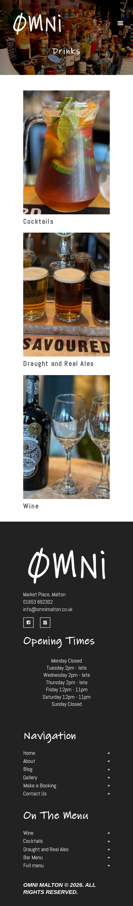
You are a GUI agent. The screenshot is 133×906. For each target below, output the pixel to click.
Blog (27, 769)
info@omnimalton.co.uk (47, 609)
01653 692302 (38, 601)
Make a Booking (39, 785)
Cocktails (38, 221)
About (29, 761)
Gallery (30, 777)
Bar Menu (33, 857)
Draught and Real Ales (58, 363)
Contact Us (35, 793)
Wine (31, 506)
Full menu (33, 865)
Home (29, 753)
